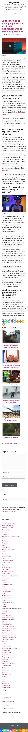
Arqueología (5, 534)
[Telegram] (14, 321)
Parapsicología (6, 652)
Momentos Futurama (8, 626)
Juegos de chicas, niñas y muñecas (12, 608)
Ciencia (4, 554)
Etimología (5, 569)
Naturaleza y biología (8, 639)
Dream (4, 70)
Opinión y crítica (6, 646)
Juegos (4, 606)
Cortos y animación (7, 560)
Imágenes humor (7, 600)
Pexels (4, 55)
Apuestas (4, 532)
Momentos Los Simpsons (9, 628)
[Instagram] (12, 321)
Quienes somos (6, 698)
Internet (4, 604)
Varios (4, 679)
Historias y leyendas (8, 589)
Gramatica (5, 582)
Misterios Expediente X (8, 619)
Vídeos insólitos (6, 687)
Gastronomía (6, 578)
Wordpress (5, 690)
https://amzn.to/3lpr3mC (9, 511)
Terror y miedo (6, 674)
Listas (3, 613)
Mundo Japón (6, 630)
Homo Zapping (6, 591)
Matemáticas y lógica (8, 617)
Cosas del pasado (7, 562)
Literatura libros (6, 615)
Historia (4, 587)
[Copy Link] (23, 321)
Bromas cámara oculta (8, 549)
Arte (3, 538)
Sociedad (4, 668)
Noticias (4, 641)
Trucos (4, 676)
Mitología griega (7, 624)
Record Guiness (6, 665)
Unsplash (5, 213)
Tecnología (5, 670)
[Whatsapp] (6, 321)
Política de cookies (7, 709)
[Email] (20, 321)
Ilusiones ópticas (7, 598)
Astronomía (5, 541)
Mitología (5, 622)
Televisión (5, 672)
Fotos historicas (6, 573)
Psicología (5, 661)
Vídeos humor (6, 685)
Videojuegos (13, 443)
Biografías (5, 543)
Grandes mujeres (7, 584)
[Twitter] (9, 321)
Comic (4, 558)
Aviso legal (5, 705)
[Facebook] (3, 321)
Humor (4, 593)
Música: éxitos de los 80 (9, 635)
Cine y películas (6, 556)
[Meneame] (17, 321)
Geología (4, 580)
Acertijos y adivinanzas (8, 523)
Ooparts (4, 644)
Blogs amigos (6, 547)
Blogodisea (14, 2)
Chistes (4, 551)
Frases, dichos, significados (10, 576)
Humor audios (6, 595)
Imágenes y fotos (7, 602)
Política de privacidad (8, 701)
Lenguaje (4, 611)
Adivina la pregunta (7, 525)
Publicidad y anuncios (8, 663)
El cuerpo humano (7, 567)
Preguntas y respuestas (8, 657)
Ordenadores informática (9, 648)
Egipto (4, 565)
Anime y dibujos (6, 530)
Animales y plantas (7, 527)
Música (4, 633)
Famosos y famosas (7, 571)
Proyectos (6, 443)
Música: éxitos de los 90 (9, 637)
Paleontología (6, 650)
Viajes (4, 681)
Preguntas (5, 655)
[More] (3, 324)
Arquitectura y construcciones (10, 536)
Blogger (4, 545)
